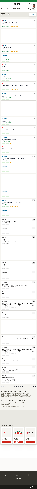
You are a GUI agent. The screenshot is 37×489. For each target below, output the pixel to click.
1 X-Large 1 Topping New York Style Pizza (9, 76)
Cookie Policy (18, 478)
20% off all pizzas (5, 229)
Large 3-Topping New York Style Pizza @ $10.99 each (12, 360)
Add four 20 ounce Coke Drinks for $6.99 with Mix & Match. (13, 314)
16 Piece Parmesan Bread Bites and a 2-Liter (10, 57)
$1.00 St (3, 66)
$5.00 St (3, 264)
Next (33, 386)
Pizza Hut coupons (30, 441)
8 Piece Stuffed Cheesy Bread (7, 192)
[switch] (2, 14)
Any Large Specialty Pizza (6, 47)
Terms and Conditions (18, 480)
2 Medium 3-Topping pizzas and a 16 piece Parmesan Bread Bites (14, 158)
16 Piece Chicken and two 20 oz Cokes (9, 139)
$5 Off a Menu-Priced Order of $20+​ (9, 221)
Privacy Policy (18, 482)
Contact (17, 475)
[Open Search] (29, 3)
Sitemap (17, 476)
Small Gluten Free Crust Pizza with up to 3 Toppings (11, 95)
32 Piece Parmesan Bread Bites (8, 148)
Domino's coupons (6, 441)
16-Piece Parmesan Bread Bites (8, 274)
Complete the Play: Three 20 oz (8, 120)
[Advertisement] (18, 35)
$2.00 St (3, 239)
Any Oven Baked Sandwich (7, 167)
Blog (16, 473)
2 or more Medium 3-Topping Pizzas (8, 129)
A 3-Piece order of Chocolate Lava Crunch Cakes (11, 202)
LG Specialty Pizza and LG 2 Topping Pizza (9, 22)
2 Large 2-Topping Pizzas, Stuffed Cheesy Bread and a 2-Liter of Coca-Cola (16, 85)
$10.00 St (3, 293)
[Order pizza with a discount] (17, 3)
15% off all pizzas (5, 212)
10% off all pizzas (5, 284)
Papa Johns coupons (17, 442)
